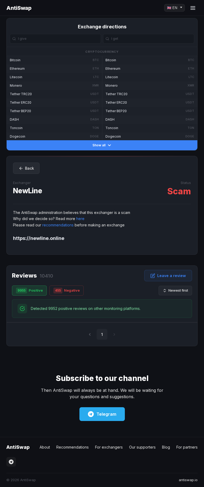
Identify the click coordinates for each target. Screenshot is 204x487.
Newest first (178, 290)
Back (29, 168)
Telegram (106, 414)
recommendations (58, 225)
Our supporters (142, 447)
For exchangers (109, 447)
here (80, 218)
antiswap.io (188, 480)
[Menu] (193, 8)
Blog (166, 447)
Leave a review (171, 275)
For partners (187, 447)
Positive (30, 290)
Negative (67, 290)
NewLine (27, 191)
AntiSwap (18, 8)
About (45, 447)
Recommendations (72, 447)
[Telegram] (11, 462)
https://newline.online (38, 238)
